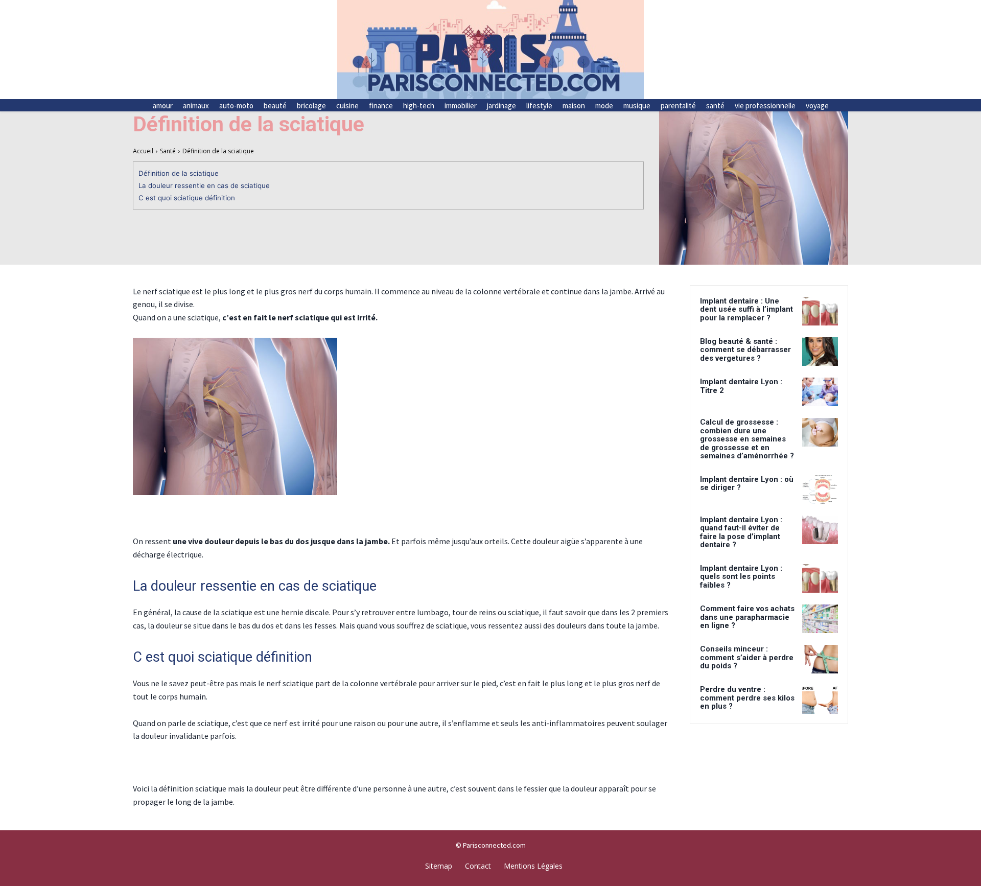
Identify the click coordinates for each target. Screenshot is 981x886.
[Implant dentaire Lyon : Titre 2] (820, 392)
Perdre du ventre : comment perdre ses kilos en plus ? (747, 698)
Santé (168, 151)
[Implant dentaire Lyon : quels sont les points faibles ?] (820, 578)
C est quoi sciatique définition (186, 198)
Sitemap (438, 866)
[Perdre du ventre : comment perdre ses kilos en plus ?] (820, 699)
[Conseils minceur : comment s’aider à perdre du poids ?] (820, 659)
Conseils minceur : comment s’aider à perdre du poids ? (746, 657)
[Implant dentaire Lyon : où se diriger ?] (820, 489)
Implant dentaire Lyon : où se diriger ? (746, 484)
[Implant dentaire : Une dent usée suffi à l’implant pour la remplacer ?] (820, 311)
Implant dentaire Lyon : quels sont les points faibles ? (741, 577)
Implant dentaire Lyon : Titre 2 (741, 386)
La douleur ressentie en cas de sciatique (204, 185)
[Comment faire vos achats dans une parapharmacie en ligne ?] (820, 618)
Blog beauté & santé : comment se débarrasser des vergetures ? (745, 350)
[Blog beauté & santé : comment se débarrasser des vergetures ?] (820, 351)
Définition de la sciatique (178, 173)
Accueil (143, 151)
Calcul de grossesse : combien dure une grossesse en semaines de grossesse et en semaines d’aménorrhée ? (747, 438)
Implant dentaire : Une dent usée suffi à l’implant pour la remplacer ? (746, 309)
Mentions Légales (533, 866)
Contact (478, 866)
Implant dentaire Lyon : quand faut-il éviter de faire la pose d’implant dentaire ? (741, 532)
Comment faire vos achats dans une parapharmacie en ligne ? (747, 617)
